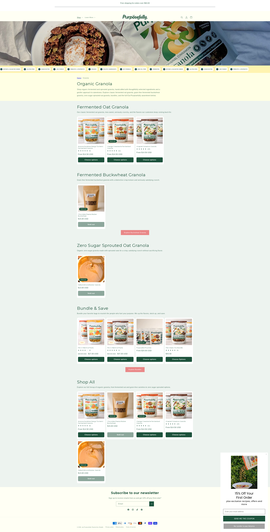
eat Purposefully (86, 527)
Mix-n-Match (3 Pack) (115, 348)
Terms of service (131, 527)
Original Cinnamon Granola (146, 146)
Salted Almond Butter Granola (89, 285)
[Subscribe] (151, 503)
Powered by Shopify (97, 527)
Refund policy (120, 527)
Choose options (91, 160)
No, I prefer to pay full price (244, 526)
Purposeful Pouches (143, 348)
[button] (80, 17)
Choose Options (179, 359)
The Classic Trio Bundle (174, 348)
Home (79, 78)
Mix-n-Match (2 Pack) (86, 348)
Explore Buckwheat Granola (135, 232)
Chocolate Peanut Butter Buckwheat (87, 215)
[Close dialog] (266, 454)
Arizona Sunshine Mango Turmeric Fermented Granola (90, 147)
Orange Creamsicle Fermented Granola (119, 147)
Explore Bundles (135, 369)
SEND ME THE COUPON (244, 518)
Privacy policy (109, 527)
